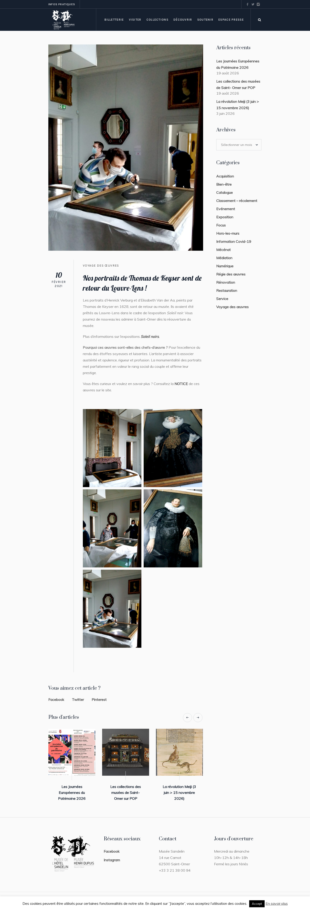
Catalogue (224, 192)
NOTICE (181, 383)
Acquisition (225, 176)
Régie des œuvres (231, 274)
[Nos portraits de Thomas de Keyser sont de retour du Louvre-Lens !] (125, 147)
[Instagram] (258, 4)
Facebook (56, 699)
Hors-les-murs (227, 233)
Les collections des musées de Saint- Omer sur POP (125, 792)
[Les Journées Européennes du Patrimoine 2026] (71, 752)
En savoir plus (277, 903)
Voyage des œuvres (101, 265)
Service (222, 298)
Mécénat (223, 249)
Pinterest (99, 699)
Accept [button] (257, 903)
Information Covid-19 (233, 241)
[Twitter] (252, 4)
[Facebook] (247, 4)
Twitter (78, 699)
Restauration (226, 290)
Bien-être (224, 184)
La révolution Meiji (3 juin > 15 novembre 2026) (179, 792)
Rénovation (225, 282)
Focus (221, 225)
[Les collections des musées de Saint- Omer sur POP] (125, 752)
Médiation (224, 257)
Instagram (112, 860)
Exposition (224, 217)
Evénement (225, 208)
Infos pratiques (61, 4)
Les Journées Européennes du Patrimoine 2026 (72, 792)
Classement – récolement (236, 200)
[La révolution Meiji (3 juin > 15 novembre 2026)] (179, 752)
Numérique (225, 266)
